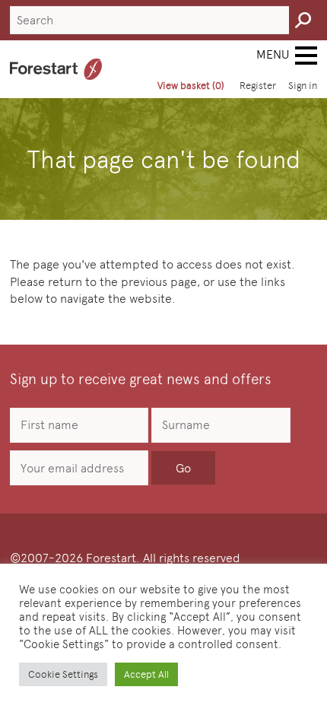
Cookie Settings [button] (63, 674)
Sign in (302, 85)
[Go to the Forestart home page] (56, 69)
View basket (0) (190, 85)
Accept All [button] (146, 674)
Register (258, 85)
